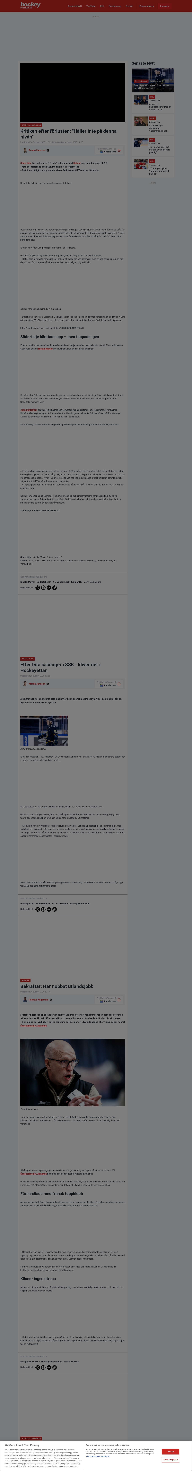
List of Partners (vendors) (97, 1456)
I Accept (170, 1452)
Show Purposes (171, 1460)
